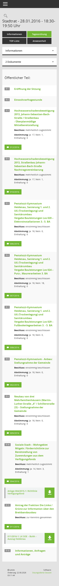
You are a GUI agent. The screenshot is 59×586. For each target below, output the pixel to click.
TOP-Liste (14, 40)
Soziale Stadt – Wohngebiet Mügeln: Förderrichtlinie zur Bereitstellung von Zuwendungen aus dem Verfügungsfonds (32, 452)
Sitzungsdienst (41, 572)
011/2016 (14, 526)
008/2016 (14, 347)
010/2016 (14, 191)
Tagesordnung (39, 34)
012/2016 (14, 147)
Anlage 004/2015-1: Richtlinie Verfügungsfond (22, 492)
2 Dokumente (13, 61)
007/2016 (14, 295)
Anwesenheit (39, 40)
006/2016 (14, 243)
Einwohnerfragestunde (28, 99)
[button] (49, 493)
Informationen (14, 34)
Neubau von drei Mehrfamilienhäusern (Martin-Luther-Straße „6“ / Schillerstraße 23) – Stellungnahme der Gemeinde (34, 404)
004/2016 (14, 481)
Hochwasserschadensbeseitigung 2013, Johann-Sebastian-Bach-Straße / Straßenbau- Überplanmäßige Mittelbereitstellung (34, 118)
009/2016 (14, 433)
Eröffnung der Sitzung (27, 89)
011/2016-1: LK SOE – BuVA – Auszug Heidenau (22, 537)
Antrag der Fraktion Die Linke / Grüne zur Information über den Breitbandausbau (34, 509)
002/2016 (14, 384)
